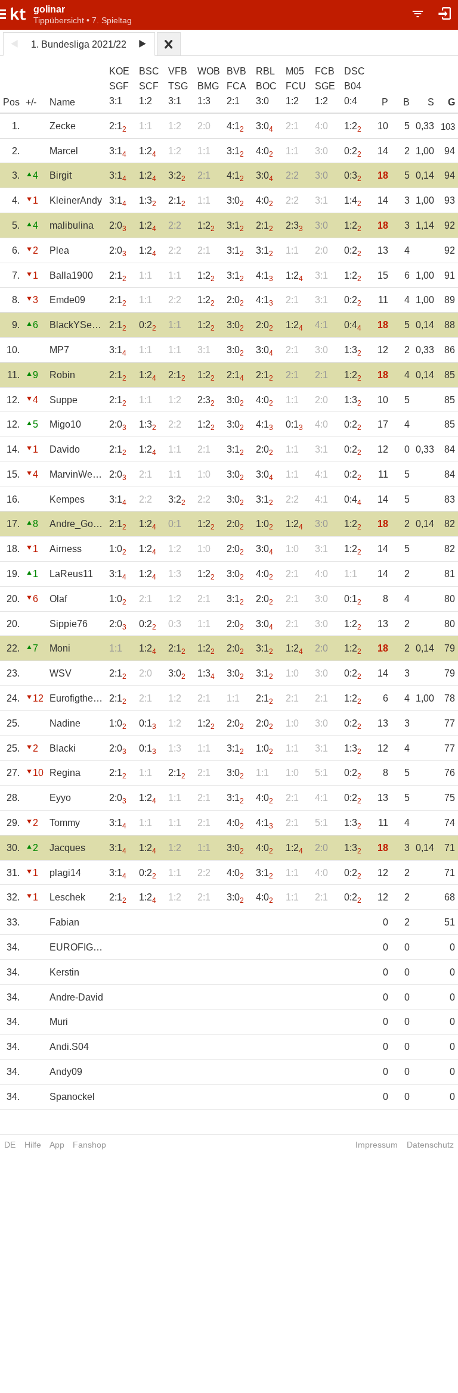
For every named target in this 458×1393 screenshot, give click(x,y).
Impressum (376, 1144)
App (56, 1144)
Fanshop (89, 1144)
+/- (31, 102)
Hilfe (32, 1144)
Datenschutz (430, 1144)
